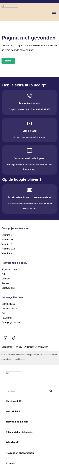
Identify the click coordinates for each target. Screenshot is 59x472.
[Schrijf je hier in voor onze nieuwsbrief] (29, 190)
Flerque (21, 359)
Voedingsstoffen (14, 401)
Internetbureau (12, 359)
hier (18, 137)
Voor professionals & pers (29, 158)
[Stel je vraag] (29, 123)
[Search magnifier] (51, 391)
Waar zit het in (13, 411)
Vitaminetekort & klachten (19, 432)
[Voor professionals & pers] (29, 150)
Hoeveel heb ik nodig (17, 421)
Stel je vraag (30, 131)
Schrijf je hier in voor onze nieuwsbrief (29, 197)
